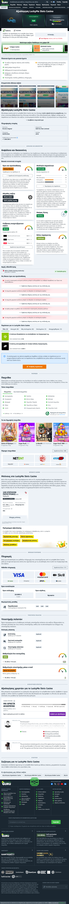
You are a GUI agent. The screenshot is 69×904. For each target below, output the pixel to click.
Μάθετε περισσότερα (53, 902)
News (59, 5)
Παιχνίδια (13, 5)
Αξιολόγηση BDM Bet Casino (33, 775)
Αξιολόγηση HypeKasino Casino (11, 775)
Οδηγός (25, 5)
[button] (7, 30)
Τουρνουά (53, 5)
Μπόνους (19, 5)
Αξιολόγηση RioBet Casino (52, 775)
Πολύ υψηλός (34, 25)
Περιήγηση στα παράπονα (52, 186)
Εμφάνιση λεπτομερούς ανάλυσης (18, 175)
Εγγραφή (56, 822)
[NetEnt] (18, 458)
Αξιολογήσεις (45, 5)
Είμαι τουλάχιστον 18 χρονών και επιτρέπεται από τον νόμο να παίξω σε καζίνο (33, 826)
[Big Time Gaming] (42, 458)
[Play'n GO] (58, 458)
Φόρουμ (38, 5)
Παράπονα (32, 5)
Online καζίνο (5, 5)
